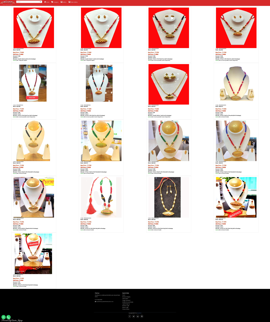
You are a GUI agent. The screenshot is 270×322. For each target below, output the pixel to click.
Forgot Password (126, 300)
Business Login (125, 305)
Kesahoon (139, 313)
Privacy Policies (125, 309)
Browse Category (126, 296)
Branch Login (125, 307)
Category (55, 2)
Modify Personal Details (127, 302)
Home (47, 2)
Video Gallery (74, 2)
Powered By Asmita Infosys (11, 320)
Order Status (125, 298)
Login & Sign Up (126, 304)
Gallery (64, 2)
